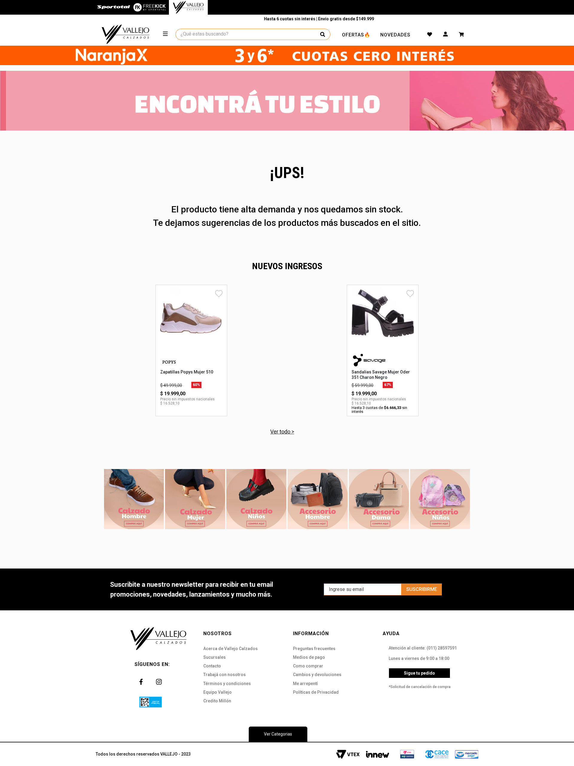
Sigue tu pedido (419, 673)
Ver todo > (282, 431)
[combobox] (253, 34)
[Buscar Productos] (322, 34)
